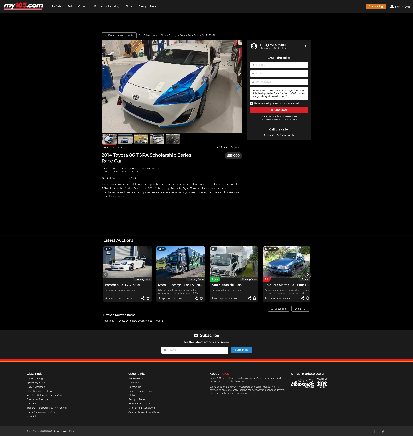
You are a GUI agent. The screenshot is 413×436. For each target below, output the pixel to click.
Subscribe (280, 308)
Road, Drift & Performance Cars (44, 395)
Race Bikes (33, 403)
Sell (70, 6)
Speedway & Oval (36, 382)
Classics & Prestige (37, 399)
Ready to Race (147, 6)
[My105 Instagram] (382, 431)
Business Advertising (106, 6)
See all (299, 308)
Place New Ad (136, 378)
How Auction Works (139, 403)
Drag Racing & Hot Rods (40, 391)
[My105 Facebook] (375, 431)
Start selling (376, 6)
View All (31, 416)
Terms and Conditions (271, 119)
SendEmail (280, 110)
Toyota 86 (108, 320)
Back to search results (120, 35)
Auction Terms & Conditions (144, 412)
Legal (57, 431)
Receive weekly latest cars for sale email (276, 103)
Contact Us (134, 386)
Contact (83, 6)
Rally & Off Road (36, 386)
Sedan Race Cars (189, 35)
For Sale (56, 6)
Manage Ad (134, 382)
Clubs (129, 6)
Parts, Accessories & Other (41, 412)
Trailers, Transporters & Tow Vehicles (47, 407)
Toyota (159, 320)
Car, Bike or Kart (148, 35)
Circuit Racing (169, 35)
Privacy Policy (291, 119)
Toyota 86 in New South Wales (135, 320)
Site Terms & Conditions (141, 407)
